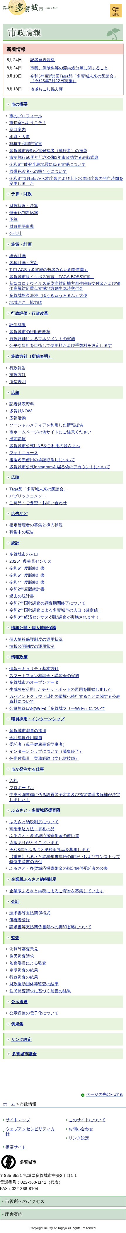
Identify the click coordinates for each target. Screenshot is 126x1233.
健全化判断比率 (23, 212)
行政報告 (17, 368)
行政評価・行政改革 (29, 313)
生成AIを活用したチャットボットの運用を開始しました (60, 689)
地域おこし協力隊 (46, 89)
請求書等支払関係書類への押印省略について (50, 926)
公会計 (15, 233)
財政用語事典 (21, 226)
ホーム (9, 1104)
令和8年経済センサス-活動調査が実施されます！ (54, 617)
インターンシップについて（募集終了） (46, 751)
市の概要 (19, 104)
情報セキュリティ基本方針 (34, 668)
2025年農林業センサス (30, 561)
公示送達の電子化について (34, 1013)
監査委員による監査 (27, 963)
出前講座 (17, 438)
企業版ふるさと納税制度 (33, 879)
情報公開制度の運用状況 (32, 646)
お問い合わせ (81, 1129)
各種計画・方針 (23, 262)
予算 (13, 219)
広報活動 (17, 418)
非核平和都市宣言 (25, 143)
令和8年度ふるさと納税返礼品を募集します (49, 849)
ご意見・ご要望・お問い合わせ (38, 502)
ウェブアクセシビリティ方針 (30, 1131)
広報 (15, 392)
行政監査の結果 (23, 977)
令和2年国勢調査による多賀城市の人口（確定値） (55, 610)
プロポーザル (21, 787)
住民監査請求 (21, 956)
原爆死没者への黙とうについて (38, 171)
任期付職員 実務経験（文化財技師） (44, 758)
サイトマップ (18, 1119)
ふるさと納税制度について (34, 821)
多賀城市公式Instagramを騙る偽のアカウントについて (59, 466)
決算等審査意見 (23, 949)
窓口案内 (17, 129)
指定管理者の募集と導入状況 (36, 525)
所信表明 (17, 381)
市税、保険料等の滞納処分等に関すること (69, 68)
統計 (15, 542)
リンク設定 (21, 1039)
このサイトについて (87, 1119)
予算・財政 (21, 194)
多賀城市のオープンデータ (34, 682)
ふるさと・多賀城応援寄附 (35, 810)
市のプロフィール (25, 115)
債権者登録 (19, 919)
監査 (15, 937)
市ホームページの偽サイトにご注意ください (50, 432)
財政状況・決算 (23, 205)
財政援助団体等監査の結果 (34, 983)
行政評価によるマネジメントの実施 (42, 338)
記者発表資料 (42, 59)
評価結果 (17, 324)
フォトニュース (23, 452)
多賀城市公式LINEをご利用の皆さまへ (44, 445)
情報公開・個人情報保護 (33, 627)
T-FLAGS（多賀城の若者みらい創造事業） (48, 269)
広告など (19, 513)
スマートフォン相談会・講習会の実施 (44, 675)
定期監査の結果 (23, 970)
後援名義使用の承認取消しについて (42, 459)
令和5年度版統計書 (27, 575)
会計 (15, 901)
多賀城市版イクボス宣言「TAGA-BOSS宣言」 (51, 276)
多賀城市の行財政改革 (29, 331)
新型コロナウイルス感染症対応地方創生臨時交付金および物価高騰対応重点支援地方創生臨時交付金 (64, 286)
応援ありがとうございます (34, 842)
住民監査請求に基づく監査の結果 (40, 991)
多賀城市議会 (24, 1053)
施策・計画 (21, 244)
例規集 (17, 1024)
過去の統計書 (21, 596)
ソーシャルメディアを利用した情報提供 (46, 425)
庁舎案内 (14, 1214)
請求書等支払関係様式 (29, 913)
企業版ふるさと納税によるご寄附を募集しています (56, 890)
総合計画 (17, 255)
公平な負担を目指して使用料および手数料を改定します (60, 345)
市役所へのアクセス (25, 1201)
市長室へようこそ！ (27, 122)
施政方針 (17, 374)
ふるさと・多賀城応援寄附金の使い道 (44, 835)
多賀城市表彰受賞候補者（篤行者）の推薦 (48, 150)
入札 (13, 780)
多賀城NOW (20, 411)
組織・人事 (19, 136)
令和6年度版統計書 (27, 568)
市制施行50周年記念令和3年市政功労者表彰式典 (53, 157)
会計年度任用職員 (25, 737)
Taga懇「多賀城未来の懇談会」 (38, 489)
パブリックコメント (27, 496)
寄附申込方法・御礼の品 (32, 828)
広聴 (15, 477)
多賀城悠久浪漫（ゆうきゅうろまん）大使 (48, 295)
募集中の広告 (21, 532)
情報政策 (19, 657)
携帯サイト (16, 1147)
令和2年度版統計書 (27, 589)
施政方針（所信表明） (31, 356)
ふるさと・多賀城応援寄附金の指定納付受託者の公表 (58, 868)
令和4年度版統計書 (27, 582)
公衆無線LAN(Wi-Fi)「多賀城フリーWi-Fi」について (57, 708)
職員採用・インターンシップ (37, 719)
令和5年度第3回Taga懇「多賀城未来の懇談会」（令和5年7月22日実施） (74, 78)
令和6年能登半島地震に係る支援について (47, 164)
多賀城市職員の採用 (27, 730)
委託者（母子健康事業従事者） (38, 744)
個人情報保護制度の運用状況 (36, 639)
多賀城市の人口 (23, 554)
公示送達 (19, 1001)
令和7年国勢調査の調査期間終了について (47, 603)
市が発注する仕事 (27, 769)
